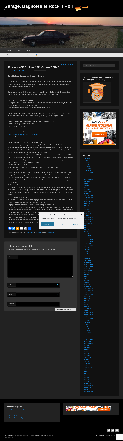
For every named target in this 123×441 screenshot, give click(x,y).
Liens (18, 50)
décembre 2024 (88, 195)
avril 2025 (86, 187)
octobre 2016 (87, 389)
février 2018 (87, 357)
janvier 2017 (87, 383)
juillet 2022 (87, 250)
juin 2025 (86, 183)
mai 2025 (86, 185)
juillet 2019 (87, 323)
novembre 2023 (88, 219)
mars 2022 (87, 258)
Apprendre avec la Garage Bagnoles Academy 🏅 (22, 55)
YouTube (117, 430)
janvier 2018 (87, 359)
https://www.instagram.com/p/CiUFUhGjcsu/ (23, 134)
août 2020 (87, 296)
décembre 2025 (88, 173)
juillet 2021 (87, 274)
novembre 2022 (88, 242)
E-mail (10, 294)
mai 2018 (86, 351)
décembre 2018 (88, 337)
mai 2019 (86, 327)
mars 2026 (87, 167)
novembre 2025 (88, 175)
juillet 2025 (87, 181)
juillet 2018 (87, 347)
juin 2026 (86, 161)
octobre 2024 (87, 199)
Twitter (112, 430)
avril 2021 (86, 280)
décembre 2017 (88, 361)
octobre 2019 (87, 316)
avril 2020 (86, 304)
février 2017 (87, 381)
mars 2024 (87, 211)
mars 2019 (87, 331)
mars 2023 (87, 234)
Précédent (62, 64)
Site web (11, 303)
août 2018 (87, 345)
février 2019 (87, 333)
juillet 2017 (87, 371)
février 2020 (87, 308)
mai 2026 (86, 163)
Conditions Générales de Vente (17, 410)
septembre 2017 (88, 367)
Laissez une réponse (40, 70)
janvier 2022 (87, 262)
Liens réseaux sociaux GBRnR (17, 414)
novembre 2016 (88, 387)
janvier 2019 (87, 335)
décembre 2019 (88, 312)
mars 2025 (87, 189)
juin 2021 (86, 276)
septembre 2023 (88, 223)
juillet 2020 (87, 298)
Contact (28, 50)
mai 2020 (86, 302)
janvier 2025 (87, 193)
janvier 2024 (87, 215)
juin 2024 (86, 205)
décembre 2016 (88, 385)
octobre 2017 (87, 365)
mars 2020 (87, 306)
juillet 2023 (87, 225)
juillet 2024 (87, 203)
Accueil (9, 50)
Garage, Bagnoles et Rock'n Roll (38, 6)
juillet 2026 (87, 159)
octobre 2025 (87, 177)
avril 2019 (86, 329)
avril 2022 (86, 256)
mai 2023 (86, 229)
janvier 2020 (87, 310)
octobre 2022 (87, 244)
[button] (81, 215)
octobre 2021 (87, 268)
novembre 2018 (88, 339)
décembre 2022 (88, 240)
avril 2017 (86, 377)
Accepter (47, 224)
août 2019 (87, 321)
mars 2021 (87, 282)
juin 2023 (86, 227)
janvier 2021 (87, 286)
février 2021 (87, 284)
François (29, 70)
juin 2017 (86, 373)
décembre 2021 (88, 264)
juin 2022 (86, 252)
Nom (10, 284)
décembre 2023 (88, 217)
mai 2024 (86, 207)
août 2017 (87, 369)
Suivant (71, 64)
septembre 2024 (88, 201)
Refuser (61, 224)
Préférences (76, 224)
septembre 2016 (88, 391)
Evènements (29, 232)
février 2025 (87, 191)
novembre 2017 (88, 363)
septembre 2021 (88, 270)
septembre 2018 (88, 343)
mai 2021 (86, 278)
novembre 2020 (88, 290)
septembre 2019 (88, 318)
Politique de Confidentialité (16, 416)
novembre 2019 (88, 314)
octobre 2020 (87, 292)
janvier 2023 (87, 238)
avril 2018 (86, 353)
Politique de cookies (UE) (16, 418)
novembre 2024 (88, 197)
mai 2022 (86, 254)
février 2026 (87, 169)
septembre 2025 (88, 179)
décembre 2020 (88, 288)
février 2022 (87, 260)
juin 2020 (86, 300)
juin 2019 (86, 325)
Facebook (108, 430)
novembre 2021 (88, 266)
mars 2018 (87, 355)
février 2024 (87, 213)
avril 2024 (86, 209)
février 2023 (87, 236)
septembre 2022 (88, 246)
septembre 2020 (88, 294)
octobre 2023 (87, 221)
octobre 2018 (87, 341)
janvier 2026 (87, 171)
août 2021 (87, 272)
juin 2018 (86, 349)
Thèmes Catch (114, 435)
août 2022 (87, 248)
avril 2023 (86, 231)
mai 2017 (86, 375)
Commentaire (13, 257)
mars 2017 (87, 379)
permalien (51, 232)
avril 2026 (86, 165)
